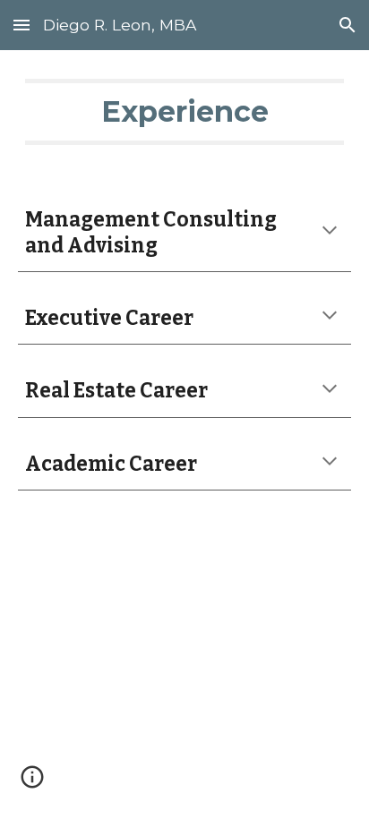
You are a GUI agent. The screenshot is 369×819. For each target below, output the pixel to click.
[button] (21, 24)
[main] (184, 112)
